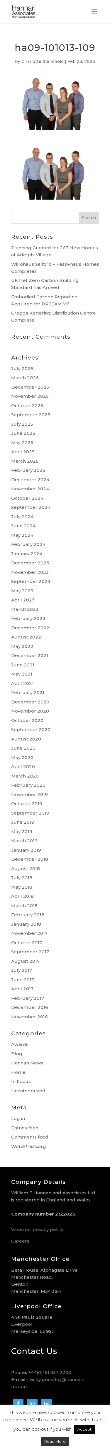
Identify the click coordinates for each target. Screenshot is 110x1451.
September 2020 (30, 729)
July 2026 (22, 368)
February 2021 (27, 692)
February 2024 (28, 544)
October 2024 (27, 498)
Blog (16, 1054)
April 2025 (23, 451)
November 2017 (29, 933)
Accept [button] (84, 1429)
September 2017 (30, 951)
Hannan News (27, 1063)
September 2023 (30, 581)
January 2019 (26, 850)
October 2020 (27, 720)
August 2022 (26, 637)
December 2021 (29, 655)
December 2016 (29, 1007)
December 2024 (30, 479)
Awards (19, 1044)
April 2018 (22, 896)
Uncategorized (28, 1091)
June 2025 (23, 433)
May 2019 (21, 831)
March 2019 (24, 840)
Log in (18, 1118)
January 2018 (26, 924)
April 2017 (22, 989)
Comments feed (29, 1137)
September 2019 (30, 813)
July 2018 (21, 877)
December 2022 (30, 628)
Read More (55, 1441)
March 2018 (24, 905)
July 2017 (21, 970)
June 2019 (22, 822)
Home (18, 1072)
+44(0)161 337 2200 (49, 1372)
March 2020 (25, 776)
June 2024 (23, 526)
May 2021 (21, 674)
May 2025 (22, 442)
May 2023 (22, 591)
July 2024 (22, 516)
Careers (20, 1241)
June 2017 (22, 979)
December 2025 (30, 387)
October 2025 (27, 405)
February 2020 (28, 785)
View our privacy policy (37, 1229)
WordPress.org (28, 1146)
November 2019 (29, 794)
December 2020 (30, 702)
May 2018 (21, 887)
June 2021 (22, 665)
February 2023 (28, 618)
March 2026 (25, 377)
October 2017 (26, 942)
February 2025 (28, 470)
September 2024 (30, 507)
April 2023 (23, 600)
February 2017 (27, 998)
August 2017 (25, 961)
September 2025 (30, 414)
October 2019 (26, 803)
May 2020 (22, 757)
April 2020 (23, 766)
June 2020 (23, 748)
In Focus (21, 1081)
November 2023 (30, 572)
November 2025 (30, 396)
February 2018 (27, 914)
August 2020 (26, 739)
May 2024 (22, 535)
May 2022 (22, 646)
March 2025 (24, 461)
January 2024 (26, 553)
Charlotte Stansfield (42, 61)
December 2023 (30, 563)
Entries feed (25, 1128)
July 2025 (22, 424)
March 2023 (24, 609)
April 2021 (22, 683)
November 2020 (30, 711)
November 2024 (30, 489)
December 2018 (29, 859)
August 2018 (25, 868)
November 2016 (29, 1016)
